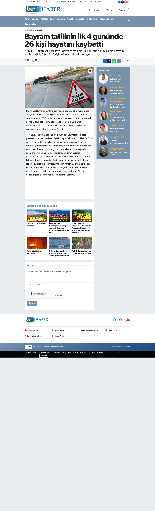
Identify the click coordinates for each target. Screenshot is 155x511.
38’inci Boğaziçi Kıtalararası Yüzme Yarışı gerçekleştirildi (59, 253)
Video (109, 10)
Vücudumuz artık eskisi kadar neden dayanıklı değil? (118, 119)
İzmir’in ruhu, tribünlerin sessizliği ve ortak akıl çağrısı (119, 92)
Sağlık (70, 19)
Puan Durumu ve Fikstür (90, 330)
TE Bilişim (126, 347)
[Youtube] (128, 320)
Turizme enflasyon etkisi (118, 153)
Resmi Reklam (107, 19)
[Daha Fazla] (119, 61)
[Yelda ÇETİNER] (103, 140)
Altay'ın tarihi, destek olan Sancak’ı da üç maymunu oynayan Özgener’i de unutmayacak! (118, 80)
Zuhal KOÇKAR (117, 125)
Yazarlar (122, 10)
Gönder (31, 303)
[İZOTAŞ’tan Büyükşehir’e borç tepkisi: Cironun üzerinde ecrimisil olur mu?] (59, 216)
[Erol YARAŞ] (103, 79)
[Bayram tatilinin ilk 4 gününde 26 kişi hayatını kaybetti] (59, 87)
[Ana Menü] (129, 21)
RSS (29, 347)
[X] (120, 320)
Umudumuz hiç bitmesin (117, 130)
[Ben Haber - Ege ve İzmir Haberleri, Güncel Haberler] (43, 10)
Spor (52, 19)
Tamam (43, 356)
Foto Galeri (94, 10)
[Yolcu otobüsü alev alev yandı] (37, 243)
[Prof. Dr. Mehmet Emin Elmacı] (103, 102)
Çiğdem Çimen (117, 87)
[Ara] (129, 10)
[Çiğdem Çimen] (103, 90)
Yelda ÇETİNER (117, 137)
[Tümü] (127, 70)
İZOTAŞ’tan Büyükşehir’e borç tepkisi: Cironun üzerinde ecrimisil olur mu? (59, 228)
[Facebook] (115, 320)
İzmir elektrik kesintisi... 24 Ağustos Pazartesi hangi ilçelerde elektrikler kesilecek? (82, 228)
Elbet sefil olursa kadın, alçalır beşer (118, 106)
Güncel (35, 19)
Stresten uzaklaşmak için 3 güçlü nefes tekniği (119, 142)
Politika (44, 19)
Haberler (28, 30)
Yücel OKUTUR (117, 149)
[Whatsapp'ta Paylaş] (114, 61)
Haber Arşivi (59, 336)
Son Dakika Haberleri (35, 336)
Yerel (27, 19)
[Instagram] (124, 320)
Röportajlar (30, 24)
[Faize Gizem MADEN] (103, 115)
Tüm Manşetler (114, 330)
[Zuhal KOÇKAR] (103, 128)
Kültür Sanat (92, 19)
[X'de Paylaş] (109, 61)
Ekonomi (61, 19)
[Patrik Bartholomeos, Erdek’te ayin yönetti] (82, 243)
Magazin (79, 19)
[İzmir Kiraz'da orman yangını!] (37, 216)
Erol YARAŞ (115, 76)
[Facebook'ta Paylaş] (105, 61)
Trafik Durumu (59, 330)
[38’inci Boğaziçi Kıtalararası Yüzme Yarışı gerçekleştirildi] (59, 243)
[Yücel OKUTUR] (103, 152)
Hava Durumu (33, 330)
